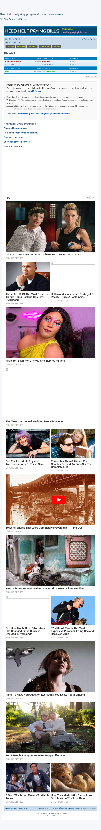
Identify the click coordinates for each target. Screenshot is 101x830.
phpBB (43, 813)
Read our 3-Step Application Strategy (51, 14)
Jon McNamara (35, 91)
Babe (7, 71)
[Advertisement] (48, 7)
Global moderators (12, 68)
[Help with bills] (50, 31)
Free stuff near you (13, 146)
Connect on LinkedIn (60, 113)
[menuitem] (17, 39)
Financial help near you (15, 128)
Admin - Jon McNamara (13, 61)
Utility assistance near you (17, 142)
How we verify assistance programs (34, 113)
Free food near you (13, 137)
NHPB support (9, 64)
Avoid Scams (20, 19)
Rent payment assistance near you (21, 133)
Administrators (10, 58)
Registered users (47, 64)
